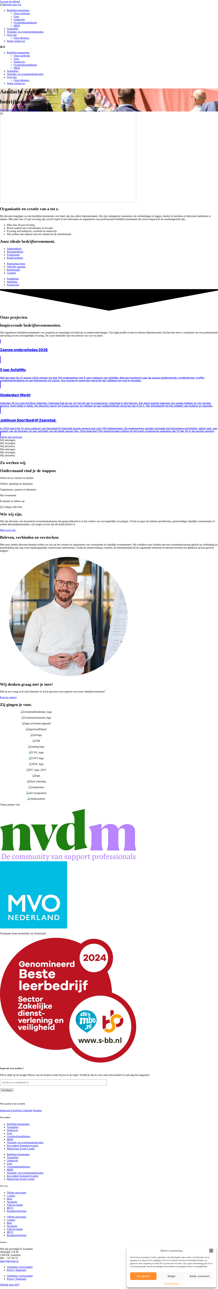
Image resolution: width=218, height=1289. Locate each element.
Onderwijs (19, 19)
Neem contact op (16, 41)
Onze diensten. (22, 37)
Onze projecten (22, 13)
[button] (211, 1250)
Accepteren (143, 1276)
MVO (10, 1207)
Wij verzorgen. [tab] (8, 443)
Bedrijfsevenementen (18, 10)
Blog (9, 1198)
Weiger (171, 1276)
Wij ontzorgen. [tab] (8, 440)
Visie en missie (15, 1204)
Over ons (12, 34)
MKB (17, 25)
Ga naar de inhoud (10, 1)
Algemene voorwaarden (20, 1266)
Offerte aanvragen (16, 1192)
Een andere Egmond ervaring (22, 1145)
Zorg (16, 16)
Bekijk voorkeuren (200, 1276)
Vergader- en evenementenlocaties (25, 31)
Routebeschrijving (16, 1211)
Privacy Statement (171, 1283)
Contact (11, 1195)
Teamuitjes (12, 28)
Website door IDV (10, 1284)
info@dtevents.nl (9, 1261)
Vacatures (12, 1201)
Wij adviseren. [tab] (7, 446)
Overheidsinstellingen (25, 22)
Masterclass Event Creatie (21, 1148)
